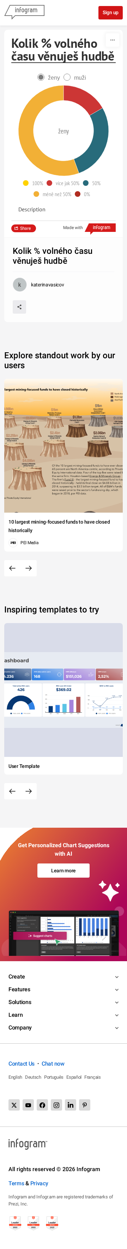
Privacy (39, 1183)
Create (16, 976)
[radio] (50, 78)
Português (54, 1077)
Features (19, 989)
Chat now (53, 1063)
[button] (35, 183)
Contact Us (21, 1063)
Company (20, 1027)
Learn (15, 1014)
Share (25, 228)
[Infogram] (24, 13)
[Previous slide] (12, 568)
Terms (16, 1183)
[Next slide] (28, 568)
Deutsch (33, 1077)
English (15, 1077)
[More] (112, 40)
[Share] (19, 307)
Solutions (19, 1002)
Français (92, 1077)
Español (73, 1077)
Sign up (111, 12)
